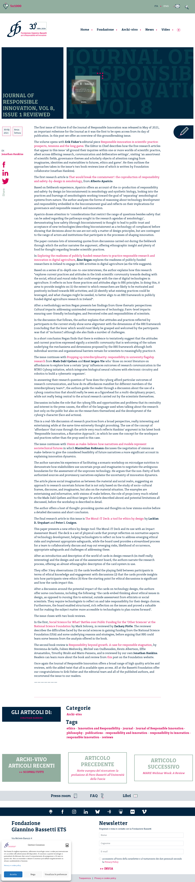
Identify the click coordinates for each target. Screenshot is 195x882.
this (109, 657)
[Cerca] (186, 7)
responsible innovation (83, 737)
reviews (107, 737)
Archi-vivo (130, 29)
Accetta (13, 874)
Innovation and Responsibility (99, 728)
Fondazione (105, 29)
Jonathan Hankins (12, 154)
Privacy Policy (111, 862)
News (149, 29)
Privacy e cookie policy (12, 865)
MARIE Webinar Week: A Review (164, 773)
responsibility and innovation (126, 733)
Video (165, 29)
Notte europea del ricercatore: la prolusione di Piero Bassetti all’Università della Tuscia (97, 774)
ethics (71, 728)
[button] (67, 845)
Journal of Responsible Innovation (159, 728)
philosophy (75, 733)
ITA (156, 6)
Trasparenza (85, 878)
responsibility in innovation (169, 733)
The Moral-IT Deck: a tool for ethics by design (114, 518)
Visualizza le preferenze (56, 874)
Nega (33, 874)
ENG (166, 6)
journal (128, 728)
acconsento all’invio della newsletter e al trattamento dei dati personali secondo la (142, 860)
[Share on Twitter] (6, 180)
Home (85, 29)
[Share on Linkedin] (6, 172)
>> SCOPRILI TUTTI (31, 772)
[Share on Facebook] (6, 164)
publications (94, 733)
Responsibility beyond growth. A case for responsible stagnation (110, 645)
